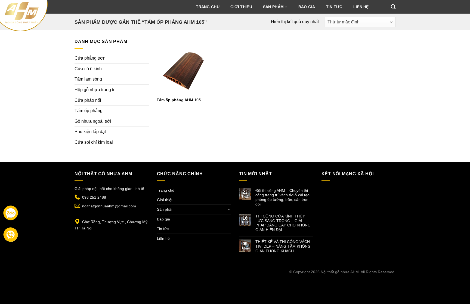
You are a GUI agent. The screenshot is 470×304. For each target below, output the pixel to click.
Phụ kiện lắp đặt (90, 131)
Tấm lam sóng (88, 79)
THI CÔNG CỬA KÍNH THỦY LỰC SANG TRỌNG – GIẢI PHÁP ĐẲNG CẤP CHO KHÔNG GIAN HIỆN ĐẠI (283, 223)
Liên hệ (361, 7)
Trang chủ (207, 7)
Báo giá (306, 7)
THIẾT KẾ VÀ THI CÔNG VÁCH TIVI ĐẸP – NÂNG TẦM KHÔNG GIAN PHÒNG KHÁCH (283, 246)
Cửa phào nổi (88, 100)
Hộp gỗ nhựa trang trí (95, 89)
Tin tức (334, 7)
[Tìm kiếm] (393, 7)
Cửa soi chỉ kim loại (94, 142)
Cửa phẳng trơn (90, 58)
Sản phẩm (273, 7)
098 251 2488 (94, 197)
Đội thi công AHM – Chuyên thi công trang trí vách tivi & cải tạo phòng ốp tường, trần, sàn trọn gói (282, 197)
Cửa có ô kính (88, 68)
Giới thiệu (241, 7)
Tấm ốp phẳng (89, 110)
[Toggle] (229, 210)
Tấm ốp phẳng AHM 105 (179, 100)
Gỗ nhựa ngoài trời (93, 121)
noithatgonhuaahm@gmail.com (109, 206)
